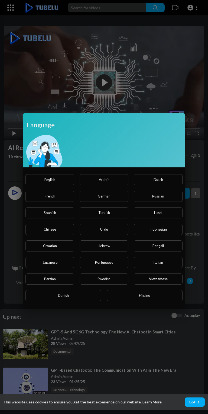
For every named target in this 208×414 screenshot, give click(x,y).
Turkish (104, 213)
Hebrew (104, 246)
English (49, 179)
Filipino (144, 295)
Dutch (158, 179)
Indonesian (158, 229)
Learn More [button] (152, 402)
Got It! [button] (195, 402)
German (104, 196)
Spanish (50, 213)
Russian (158, 196)
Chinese (50, 229)
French (50, 196)
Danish (63, 295)
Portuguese (104, 262)
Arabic (104, 179)
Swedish (104, 279)
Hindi (158, 213)
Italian (158, 262)
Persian (50, 279)
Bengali (158, 246)
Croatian (50, 246)
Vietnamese (158, 279)
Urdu (104, 229)
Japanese (50, 262)
